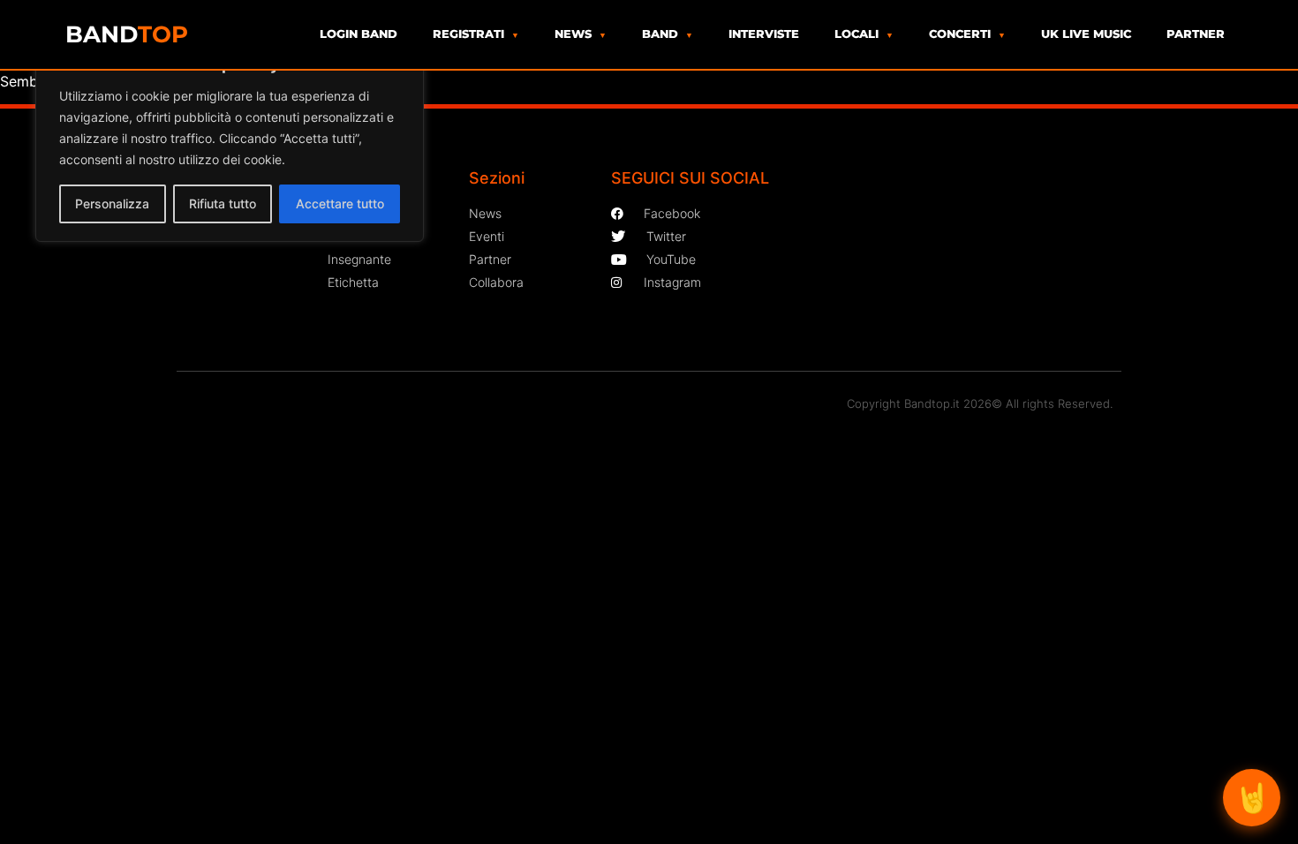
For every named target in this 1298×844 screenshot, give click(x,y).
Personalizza (112, 203)
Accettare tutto (340, 203)
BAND (126, 34)
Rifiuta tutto (222, 203)
